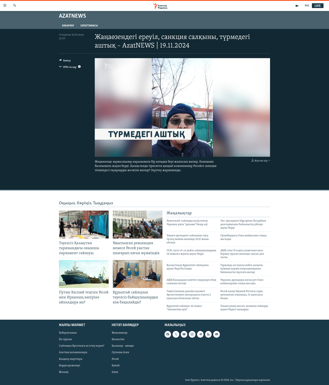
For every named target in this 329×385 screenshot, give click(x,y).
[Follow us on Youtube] (184, 334)
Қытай (116, 365)
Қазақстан (118, 339)
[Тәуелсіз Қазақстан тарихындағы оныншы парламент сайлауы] (84, 225)
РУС (307, 5)
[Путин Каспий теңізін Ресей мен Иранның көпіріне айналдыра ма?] (84, 274)
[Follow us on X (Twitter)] (176, 334)
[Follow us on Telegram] (200, 334)
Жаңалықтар (119, 332)
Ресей (115, 359)
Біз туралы (65, 339)
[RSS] (208, 334)
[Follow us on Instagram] (192, 334)
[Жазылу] (216, 334)
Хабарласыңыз (68, 332)
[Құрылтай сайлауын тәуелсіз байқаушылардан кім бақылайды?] (137, 274)
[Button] (65, 61)
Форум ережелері (69, 365)
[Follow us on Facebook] (167, 334)
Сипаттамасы (89, 25)
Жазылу (64, 372)
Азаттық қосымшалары (73, 352)
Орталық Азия (120, 352)
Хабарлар (68, 25)
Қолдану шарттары (70, 359)
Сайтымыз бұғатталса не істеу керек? (81, 346)
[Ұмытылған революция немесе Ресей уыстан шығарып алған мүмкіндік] (137, 225)
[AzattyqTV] (297, 5)
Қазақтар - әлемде (123, 346)
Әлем (115, 372)
